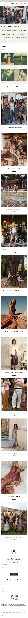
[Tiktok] (17, 579)
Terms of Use (22, 612)
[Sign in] (22, 4)
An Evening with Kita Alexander (9, 26)
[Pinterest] (14, 579)
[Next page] (20, 544)
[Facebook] (7, 579)
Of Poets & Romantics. (21, 30)
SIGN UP (14, 574)
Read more (3, 41)
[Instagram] (10, 579)
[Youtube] (20, 579)
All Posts (3, 49)
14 (17, 543)
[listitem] (14, 15)
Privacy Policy (16, 612)
